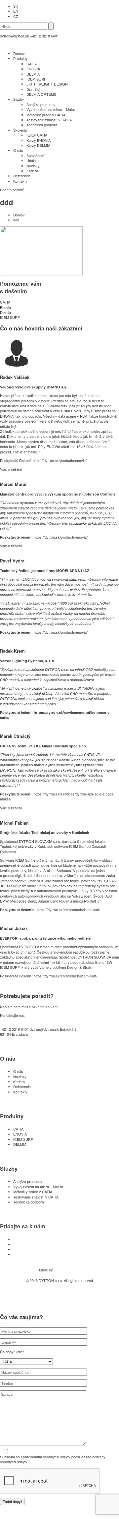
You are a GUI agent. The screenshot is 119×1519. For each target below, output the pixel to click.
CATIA (31, 63)
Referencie (22, 175)
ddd (16, 219)
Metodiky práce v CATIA (45, 114)
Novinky (33, 165)
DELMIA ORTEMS (41, 94)
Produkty (20, 58)
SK (15, 6)
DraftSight (34, 89)
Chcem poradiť (11, 189)
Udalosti (32, 160)
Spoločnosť (35, 155)
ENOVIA (33, 68)
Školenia (20, 130)
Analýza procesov (41, 104)
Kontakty (20, 181)
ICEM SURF (36, 79)
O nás (18, 150)
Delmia (5, 312)
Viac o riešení (11, 469)
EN (15, 11)
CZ (15, 16)
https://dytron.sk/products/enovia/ (60, 460)
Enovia (5, 307)
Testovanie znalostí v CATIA (49, 119)
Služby (18, 99)
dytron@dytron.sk (14, 35)
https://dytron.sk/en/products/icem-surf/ (68, 909)
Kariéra (32, 170)
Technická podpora (41, 124)
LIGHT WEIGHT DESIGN (47, 84)
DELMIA (33, 74)
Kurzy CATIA (36, 135)
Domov (19, 53)
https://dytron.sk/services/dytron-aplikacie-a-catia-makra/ (57, 796)
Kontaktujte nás (12, 1015)
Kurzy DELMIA (38, 145)
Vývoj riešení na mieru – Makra (51, 109)
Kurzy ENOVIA (38, 140)
